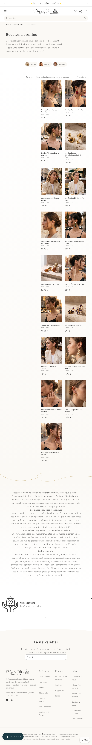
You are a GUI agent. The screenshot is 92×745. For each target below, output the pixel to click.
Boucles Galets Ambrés (50, 284)
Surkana (58, 685)
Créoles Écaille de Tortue (74, 284)
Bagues (33, 64)
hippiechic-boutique (27, 734)
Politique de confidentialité (29, 736)
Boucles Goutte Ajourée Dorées (50, 199)
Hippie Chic (60, 690)
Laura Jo (59, 696)
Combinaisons (45, 707)
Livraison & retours (76, 711)
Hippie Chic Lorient (76, 686)
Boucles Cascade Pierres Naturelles (50, 242)
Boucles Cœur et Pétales (74, 110)
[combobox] (46, 18)
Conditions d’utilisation (49, 736)
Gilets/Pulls (43, 693)
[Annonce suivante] (87, 3)
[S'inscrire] (64, 657)
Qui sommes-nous (77, 678)
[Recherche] (85, 18)
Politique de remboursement (68, 734)
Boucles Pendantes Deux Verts (74, 242)
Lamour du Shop (49, 734)
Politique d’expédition (67, 736)
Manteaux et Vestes (44, 713)
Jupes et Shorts (42, 699)
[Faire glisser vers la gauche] (40, 617)
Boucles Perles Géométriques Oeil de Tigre (73, 155)
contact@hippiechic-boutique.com (20, 692)
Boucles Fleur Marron (73, 325)
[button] (5, 11)
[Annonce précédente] (4, 3)
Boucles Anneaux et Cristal (49, 368)
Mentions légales (53, 739)
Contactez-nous (76, 703)
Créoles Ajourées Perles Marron (50, 154)
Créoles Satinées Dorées (50, 325)
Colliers (47, 64)
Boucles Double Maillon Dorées (50, 454)
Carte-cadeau (77, 718)
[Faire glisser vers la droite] (51, 617)
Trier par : (30, 77)
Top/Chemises (45, 676)
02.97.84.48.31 (12, 695)
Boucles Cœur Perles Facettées (49, 111)
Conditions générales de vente (34, 739)
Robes (41, 687)
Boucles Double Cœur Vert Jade (75, 199)
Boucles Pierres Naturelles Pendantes (51, 411)
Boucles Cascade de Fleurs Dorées (75, 368)
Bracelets (62, 64)
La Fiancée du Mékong (61, 678)
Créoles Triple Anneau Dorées (74, 411)
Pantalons (43, 682)
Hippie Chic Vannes (76, 695)
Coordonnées (65, 739)
